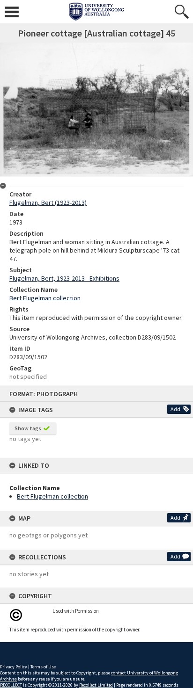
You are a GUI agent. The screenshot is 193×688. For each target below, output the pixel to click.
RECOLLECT (11, 685)
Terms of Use (43, 667)
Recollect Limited (96, 685)
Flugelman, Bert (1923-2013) (48, 202)
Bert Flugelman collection (52, 496)
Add (175, 409)
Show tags (28, 428)
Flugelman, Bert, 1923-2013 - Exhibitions (64, 278)
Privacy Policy (13, 667)
